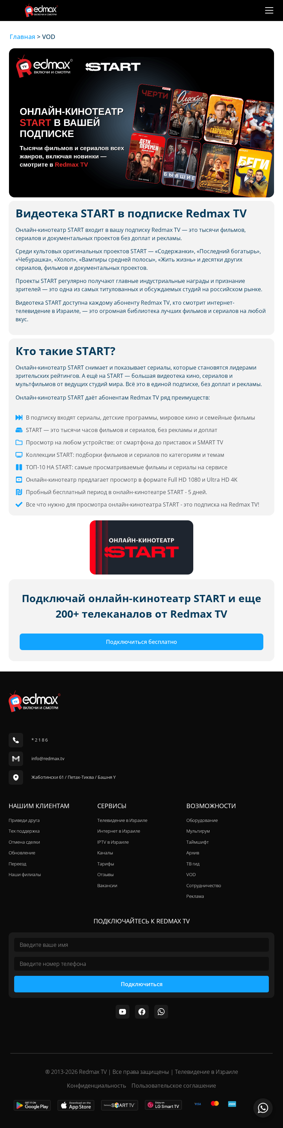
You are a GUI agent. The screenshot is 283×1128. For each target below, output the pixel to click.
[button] (269, 10)
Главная (22, 36)
